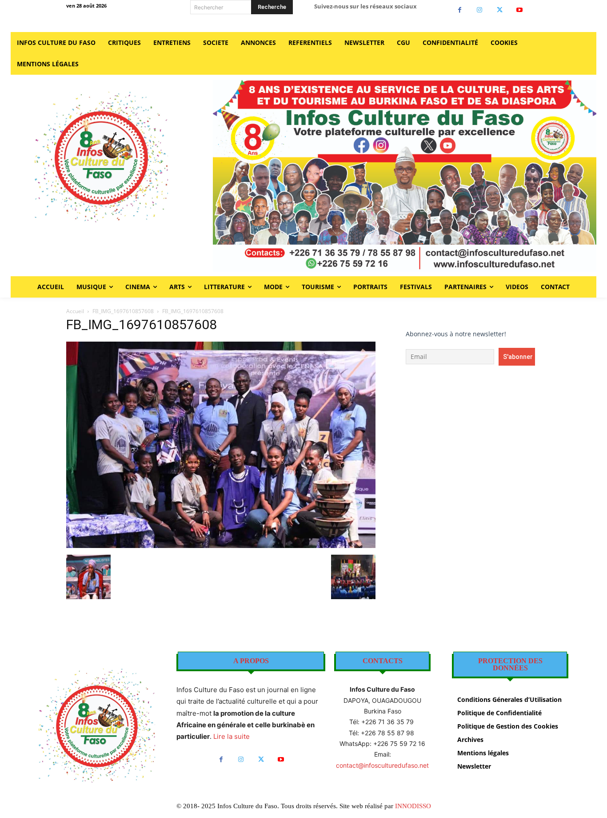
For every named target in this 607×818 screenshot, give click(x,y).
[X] (499, 10)
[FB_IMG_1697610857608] (220, 545)
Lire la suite (231, 736)
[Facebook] (459, 10)
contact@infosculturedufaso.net (382, 765)
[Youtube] (519, 10)
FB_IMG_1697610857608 (123, 311)
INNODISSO (413, 806)
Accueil (75, 311)
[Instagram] (479, 10)
